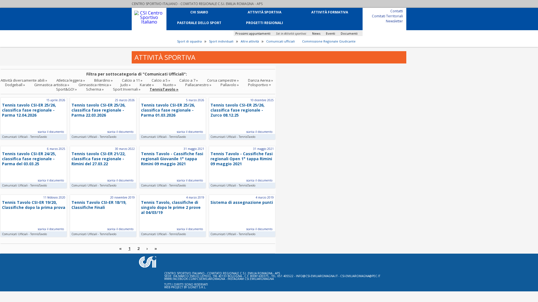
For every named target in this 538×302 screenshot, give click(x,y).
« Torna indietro (254, 88)
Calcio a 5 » (161, 80)
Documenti (349, 33)
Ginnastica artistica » (51, 84)
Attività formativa (329, 12)
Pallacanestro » (198, 84)
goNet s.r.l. (197, 287)
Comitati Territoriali (387, 16)
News (316, 33)
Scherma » (95, 89)
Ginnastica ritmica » (94, 84)
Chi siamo (199, 12)
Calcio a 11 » (132, 80)
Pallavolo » (230, 84)
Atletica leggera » (70, 80)
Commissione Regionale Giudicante (329, 41)
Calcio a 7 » (188, 80)
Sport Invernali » (126, 89)
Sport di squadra (189, 41)
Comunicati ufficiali (280, 41)
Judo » (125, 84)
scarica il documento (51, 132)
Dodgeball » (15, 84)
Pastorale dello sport (199, 22)
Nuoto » (169, 84)
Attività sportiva (264, 12)
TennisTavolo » (164, 89)
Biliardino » (103, 80)
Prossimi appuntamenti (252, 33)
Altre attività (250, 41)
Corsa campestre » (223, 80)
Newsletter (394, 21)
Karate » (147, 84)
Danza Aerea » (260, 80)
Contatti (396, 11)
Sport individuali (221, 41)
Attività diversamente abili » (24, 80)
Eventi (330, 33)
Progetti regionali (264, 22)
